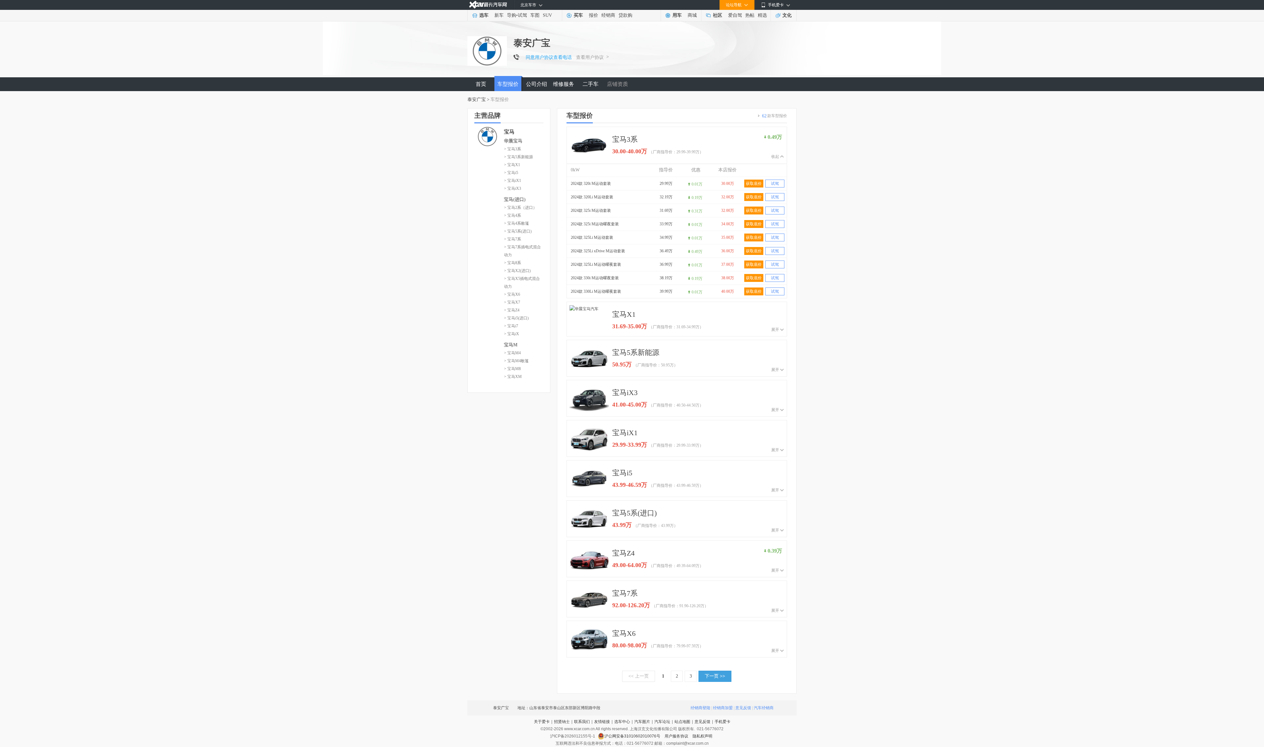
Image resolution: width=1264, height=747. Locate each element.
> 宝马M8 (512, 368)
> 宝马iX (511, 334)
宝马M (510, 344)
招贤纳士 (562, 721)
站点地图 (682, 721)
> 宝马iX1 (512, 180)
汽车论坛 (662, 721)
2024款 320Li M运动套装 (592, 197)
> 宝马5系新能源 (518, 157)
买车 (578, 15)
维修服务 (563, 84)
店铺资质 (617, 84)
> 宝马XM (513, 376)
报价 (593, 15)
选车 (483, 15)
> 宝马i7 (511, 326)
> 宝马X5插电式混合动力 (522, 282)
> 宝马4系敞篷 (516, 223)
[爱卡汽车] (488, 5)
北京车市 (528, 5)
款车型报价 (774, 115)
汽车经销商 (764, 708)
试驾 (522, 15)
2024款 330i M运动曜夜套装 (595, 278)
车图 (535, 15)
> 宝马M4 (512, 353)
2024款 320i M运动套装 (591, 183)
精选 (762, 15)
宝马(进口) (515, 199)
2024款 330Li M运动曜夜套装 (596, 291)
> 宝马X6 (512, 294)
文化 (787, 15)
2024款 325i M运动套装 (591, 210)
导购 (511, 15)
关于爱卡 (542, 721)
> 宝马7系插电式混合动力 (522, 251)
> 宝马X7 (512, 302)
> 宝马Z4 (511, 310)
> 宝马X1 (512, 164)
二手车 (590, 84)
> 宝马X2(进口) (517, 270)
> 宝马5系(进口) (518, 231)
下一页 (715, 676)
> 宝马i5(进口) (516, 318)
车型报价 (507, 84)
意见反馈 (743, 708)
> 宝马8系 (512, 263)
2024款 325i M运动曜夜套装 (595, 224)
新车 (499, 15)
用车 (677, 15)
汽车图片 (642, 721)
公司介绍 (536, 84)
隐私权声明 (702, 736)
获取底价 (754, 183)
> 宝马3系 (512, 149)
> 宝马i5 (511, 172)
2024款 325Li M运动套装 (592, 237)
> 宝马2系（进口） (520, 207)
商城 (692, 15)
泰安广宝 (476, 99)
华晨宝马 (513, 140)
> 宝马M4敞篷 (516, 361)
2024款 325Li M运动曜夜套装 (596, 264)
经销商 (608, 15)
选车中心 (622, 721)
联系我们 (582, 721)
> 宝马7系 (512, 239)
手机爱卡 (722, 721)
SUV (547, 15)
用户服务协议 (677, 736)
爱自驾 (735, 15)
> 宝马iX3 (512, 188)
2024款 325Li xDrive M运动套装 (598, 251)
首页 (481, 84)
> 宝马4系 (512, 215)
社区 (717, 15)
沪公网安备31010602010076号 (632, 736)
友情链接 (602, 721)
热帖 (749, 15)
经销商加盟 (723, 708)
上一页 (638, 676)
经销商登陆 (700, 708)
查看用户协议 (590, 57)
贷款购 (625, 15)
